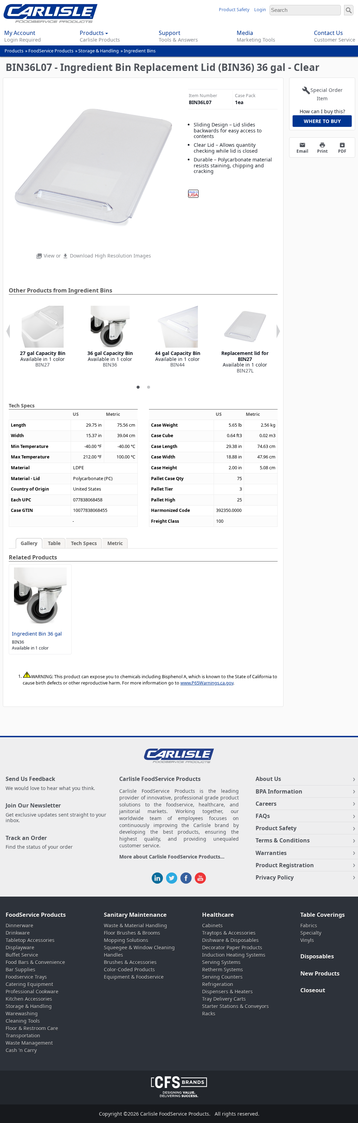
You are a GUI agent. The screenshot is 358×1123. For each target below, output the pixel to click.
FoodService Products (50, 51)
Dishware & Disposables (230, 940)
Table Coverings (322, 915)
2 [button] (148, 387)
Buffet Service (22, 954)
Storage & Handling (98, 51)
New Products (319, 973)
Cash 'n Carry (21, 1050)
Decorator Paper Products (232, 947)
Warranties (271, 853)
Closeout (312, 990)
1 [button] (138, 387)
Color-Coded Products (129, 969)
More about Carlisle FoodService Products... (171, 857)
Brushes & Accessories (130, 962)
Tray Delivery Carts (224, 998)
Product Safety (234, 10)
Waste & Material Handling (135, 925)
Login (260, 10)
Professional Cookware (32, 991)
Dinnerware (19, 925)
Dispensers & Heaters (227, 991)
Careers (266, 803)
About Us (268, 779)
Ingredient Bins (140, 51)
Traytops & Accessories (229, 932)
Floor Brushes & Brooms (132, 932)
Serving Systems (221, 962)
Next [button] (278, 331)
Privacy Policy (275, 877)
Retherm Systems (222, 969)
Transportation (23, 1035)
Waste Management (29, 1042)
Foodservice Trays (26, 976)
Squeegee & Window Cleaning (139, 947)
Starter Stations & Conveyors (235, 1006)
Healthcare (218, 915)
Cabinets (212, 925)
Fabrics (308, 925)
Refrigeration (217, 984)
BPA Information (279, 791)
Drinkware (18, 932)
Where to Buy (322, 121)
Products (14, 51)
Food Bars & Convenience (35, 962)
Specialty (310, 932)
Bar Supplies (20, 969)
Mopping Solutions (126, 940)
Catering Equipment (29, 984)
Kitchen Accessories (29, 998)
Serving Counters (222, 976)
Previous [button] (8, 331)
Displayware (20, 947)
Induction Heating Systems (233, 954)
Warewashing (22, 1013)
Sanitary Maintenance (135, 915)
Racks (208, 1013)
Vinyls (307, 940)
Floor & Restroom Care (32, 1028)
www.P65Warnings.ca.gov (206, 683)
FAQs (263, 816)
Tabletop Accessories (30, 940)
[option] (42, 337)
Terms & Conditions (283, 840)
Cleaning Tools (23, 1020)
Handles (113, 954)
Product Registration (285, 865)
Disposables (317, 956)
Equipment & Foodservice (134, 976)
